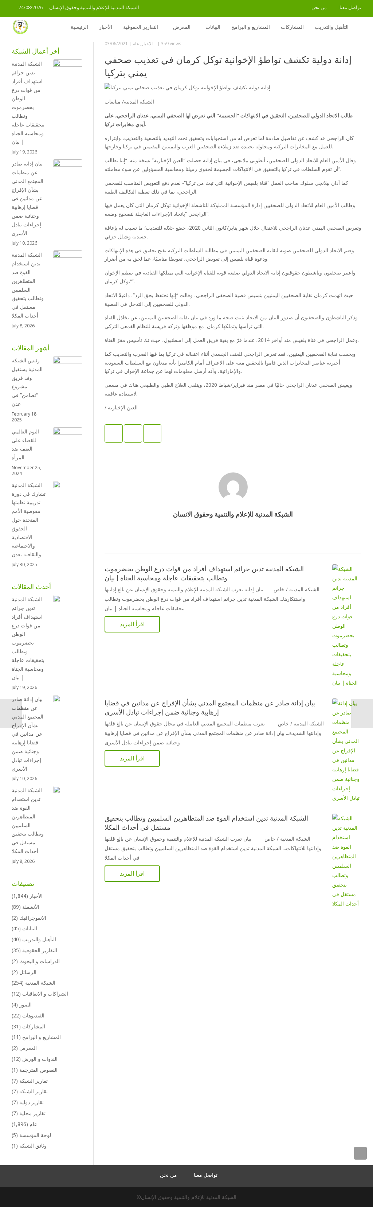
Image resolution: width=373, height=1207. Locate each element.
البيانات (29, 928)
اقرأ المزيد (132, 624)
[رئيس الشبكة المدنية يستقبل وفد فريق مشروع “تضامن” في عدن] (67, 370)
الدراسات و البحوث (39, 961)
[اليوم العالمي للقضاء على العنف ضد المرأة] (67, 441)
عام (136, 43)
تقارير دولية (31, 1102)
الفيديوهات (33, 1015)
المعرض (28, 1047)
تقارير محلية (32, 1113)
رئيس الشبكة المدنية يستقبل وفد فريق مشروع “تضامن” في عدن (27, 382)
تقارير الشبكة (33, 1080)
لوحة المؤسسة (35, 1135)
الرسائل (27, 972)
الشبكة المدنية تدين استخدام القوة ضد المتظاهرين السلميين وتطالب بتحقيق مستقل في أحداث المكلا (28, 285)
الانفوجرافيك (32, 917)
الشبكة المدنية (40, 982)
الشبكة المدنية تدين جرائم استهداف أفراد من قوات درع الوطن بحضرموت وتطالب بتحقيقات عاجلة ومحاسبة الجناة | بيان (28, 102)
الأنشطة (30, 906)
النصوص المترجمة (38, 1069)
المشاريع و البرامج (41, 1036)
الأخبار (147, 43)
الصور (25, 1004)
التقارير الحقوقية (39, 950)
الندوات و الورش (40, 1058)
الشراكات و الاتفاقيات (45, 993)
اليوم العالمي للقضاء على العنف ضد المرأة (25, 444)
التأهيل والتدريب (39, 939)
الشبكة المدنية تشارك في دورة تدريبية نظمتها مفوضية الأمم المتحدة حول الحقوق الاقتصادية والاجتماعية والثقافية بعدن (29, 520)
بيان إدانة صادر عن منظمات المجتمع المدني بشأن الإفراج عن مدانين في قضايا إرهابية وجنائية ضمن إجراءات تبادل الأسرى (27, 198)
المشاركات (33, 1026)
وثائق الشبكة (33, 1145)
